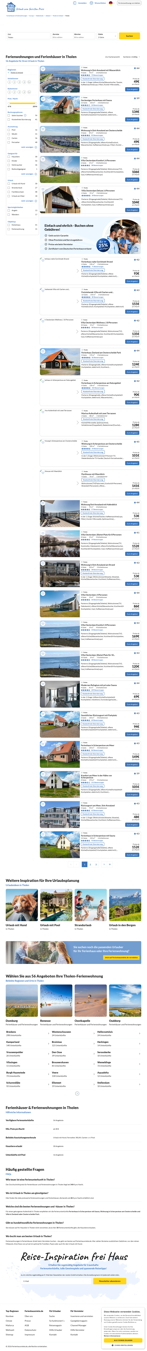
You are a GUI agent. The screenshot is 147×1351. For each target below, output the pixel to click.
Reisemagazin (55, 1325)
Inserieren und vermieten (82, 1316)
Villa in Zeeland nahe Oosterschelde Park (22, 1214)
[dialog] (123, 1328)
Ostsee (9, 1320)
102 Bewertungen (98, 388)
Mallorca (10, 1325)
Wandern (24, 214)
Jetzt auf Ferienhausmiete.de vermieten (121, 957)
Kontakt (53, 1334)
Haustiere (24, 156)
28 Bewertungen (97, 195)
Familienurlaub (24, 192)
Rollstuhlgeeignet (24, 169)
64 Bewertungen (97, 449)
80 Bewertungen (97, 297)
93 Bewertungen (97, 840)
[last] (110, 864)
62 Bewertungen (97, 810)
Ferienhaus (24, 225)
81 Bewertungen (97, 135)
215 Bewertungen (97, 782)
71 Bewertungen (97, 267)
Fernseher (24, 142)
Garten (24, 138)
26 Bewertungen (97, 105)
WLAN (24, 134)
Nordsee (9, 1316)
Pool (24, 130)
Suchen (129, 36)
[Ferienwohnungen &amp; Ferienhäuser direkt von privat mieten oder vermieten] (25, 9)
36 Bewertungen (97, 600)
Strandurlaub (24, 188)
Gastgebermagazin (79, 1320)
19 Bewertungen (97, 539)
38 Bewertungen (97, 165)
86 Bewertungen (97, 750)
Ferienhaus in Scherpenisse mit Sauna (84, 1211)
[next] (104, 864)
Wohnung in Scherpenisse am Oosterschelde (118, 1211)
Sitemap (9, 1334)
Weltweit (10, 1330)
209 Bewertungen (97, 690)
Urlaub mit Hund (24, 183)
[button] (123, 1345)
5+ (29, 82)
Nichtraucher (24, 165)
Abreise (77, 34)
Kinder (24, 161)
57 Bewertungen (97, 509)
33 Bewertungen (97, 630)
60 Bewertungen (97, 720)
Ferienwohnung (24, 229)
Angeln (24, 210)
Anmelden (82, 3)
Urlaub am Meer (24, 196)
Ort (9, 34)
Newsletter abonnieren (109, 1281)
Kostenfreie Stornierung (24, 119)
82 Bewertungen (97, 357)
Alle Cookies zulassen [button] (123, 1340)
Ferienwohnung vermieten (129, 3)
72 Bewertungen (97, 75)
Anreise (56, 34)
